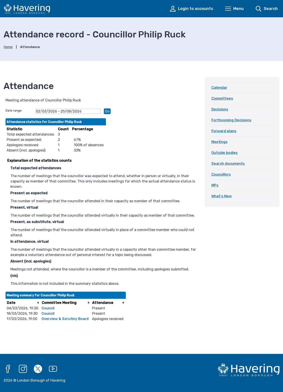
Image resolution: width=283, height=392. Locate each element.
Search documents (228, 163)
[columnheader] (23, 302)
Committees (222, 98)
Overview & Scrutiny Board (65, 319)
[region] (102, 136)
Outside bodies (224, 153)
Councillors (221, 174)
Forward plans (223, 131)
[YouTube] (53, 369)
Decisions (219, 109)
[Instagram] (23, 369)
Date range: (14, 111)
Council (48, 308)
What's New (221, 196)
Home (8, 47)
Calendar (219, 87)
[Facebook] (8, 369)
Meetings (219, 142)
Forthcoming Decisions (231, 120)
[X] (38, 369)
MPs (214, 185)
